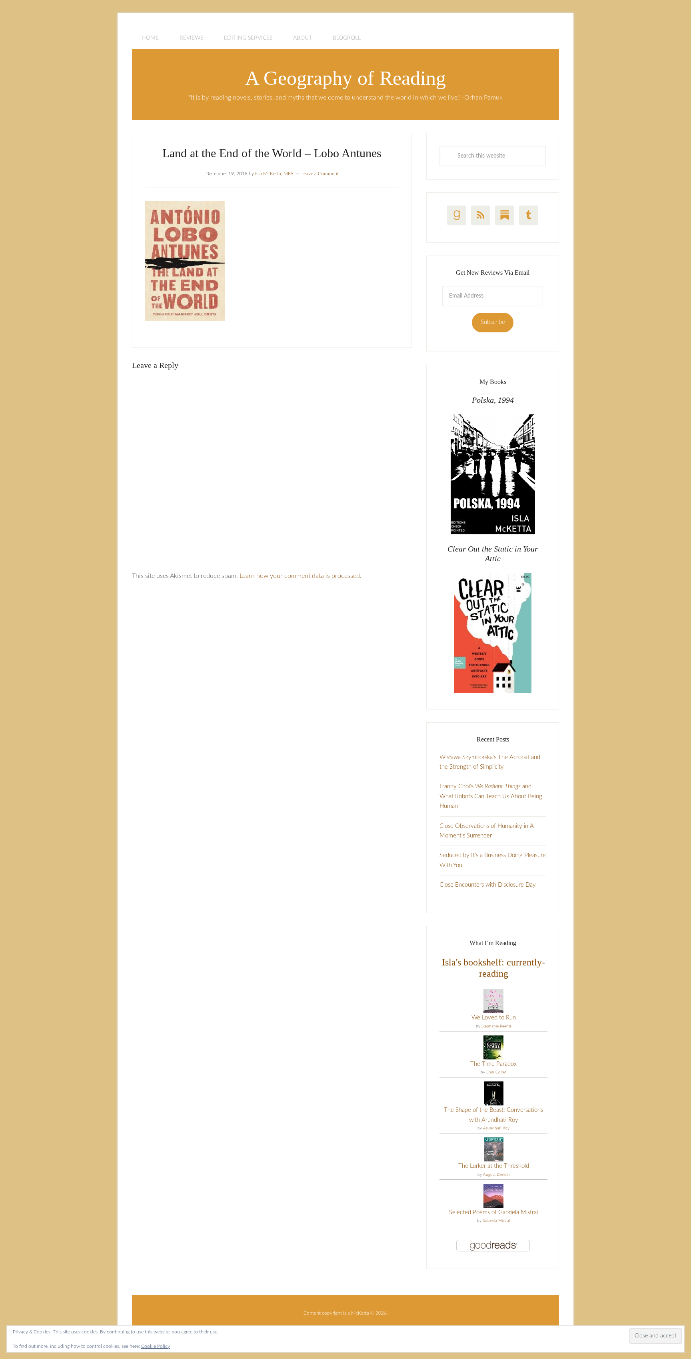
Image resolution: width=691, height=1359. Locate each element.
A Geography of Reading (345, 78)
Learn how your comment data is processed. (300, 576)
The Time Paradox (493, 1064)
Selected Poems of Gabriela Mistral (493, 1212)
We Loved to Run (493, 1018)
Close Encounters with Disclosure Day (487, 885)
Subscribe (493, 322)
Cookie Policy (155, 1346)
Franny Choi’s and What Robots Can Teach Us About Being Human (490, 796)
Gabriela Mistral (496, 1221)
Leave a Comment (320, 173)
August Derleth (496, 1175)
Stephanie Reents (496, 1026)
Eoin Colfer (496, 1072)
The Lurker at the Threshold (493, 1166)
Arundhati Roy (496, 1128)
